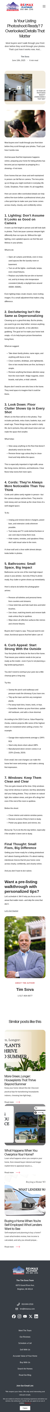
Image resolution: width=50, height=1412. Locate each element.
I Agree (25, 1408)
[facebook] (14, 1316)
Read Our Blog (25, 1375)
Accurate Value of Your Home (25, 1356)
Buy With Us (25, 1362)
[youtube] (25, 1316)
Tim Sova (25, 57)
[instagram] (19, 1316)
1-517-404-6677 (25, 996)
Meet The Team (25, 1331)
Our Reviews (25, 1337)
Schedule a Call (25, 1343)
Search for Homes (25, 1369)
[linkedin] (36, 1316)
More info (28, 1403)
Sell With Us (25, 1350)
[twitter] (30, 1316)
